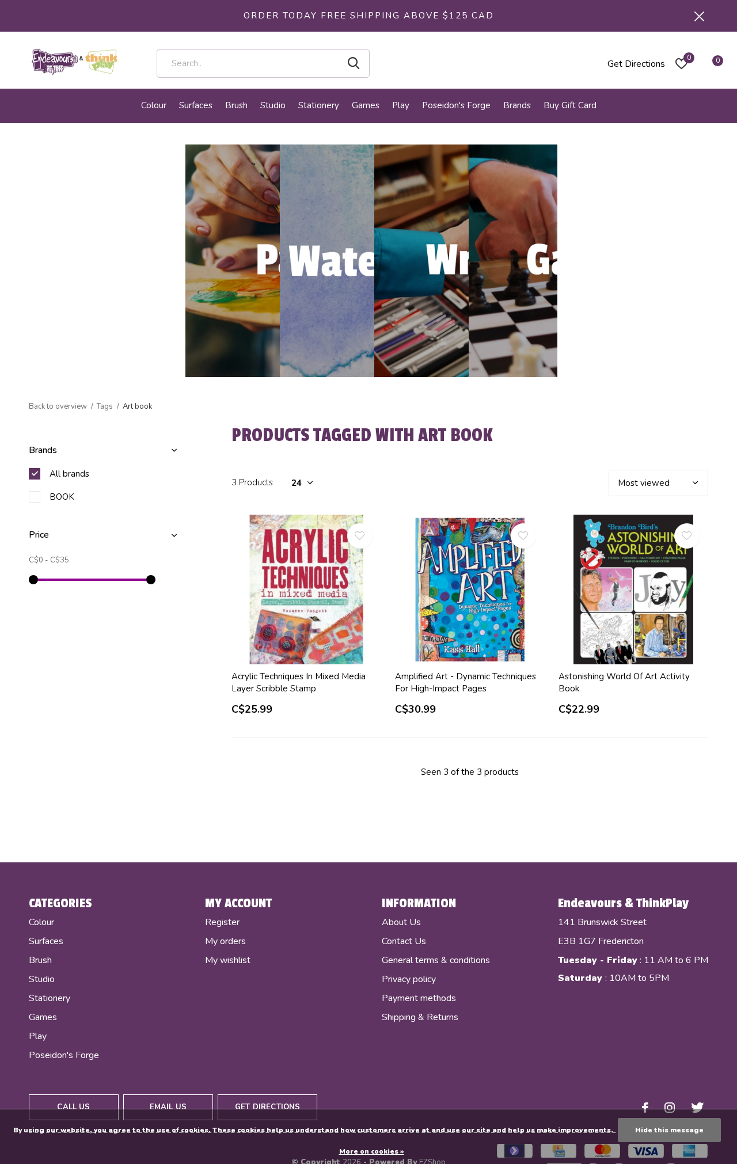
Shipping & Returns (420, 1017)
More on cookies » (371, 1151)
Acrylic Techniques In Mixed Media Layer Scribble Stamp (298, 682)
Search (353, 63)
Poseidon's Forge (456, 105)
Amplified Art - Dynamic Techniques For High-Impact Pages (465, 682)
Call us (73, 1107)
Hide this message (669, 1130)
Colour (153, 105)
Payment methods (419, 998)
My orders (225, 941)
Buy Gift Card (570, 105)
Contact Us (404, 941)
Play (400, 105)
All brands (69, 474)
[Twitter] (697, 1107)
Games (365, 105)
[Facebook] (645, 1107)
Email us (168, 1107)
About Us (401, 922)
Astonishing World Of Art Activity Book (624, 682)
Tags (105, 406)
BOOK (62, 497)
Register (222, 922)
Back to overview (58, 406)
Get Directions (636, 64)
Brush (236, 105)
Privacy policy (409, 979)
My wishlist (227, 960)
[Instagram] (669, 1107)
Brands (517, 105)
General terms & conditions (436, 960)
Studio (273, 105)
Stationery (318, 105)
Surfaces (195, 105)
